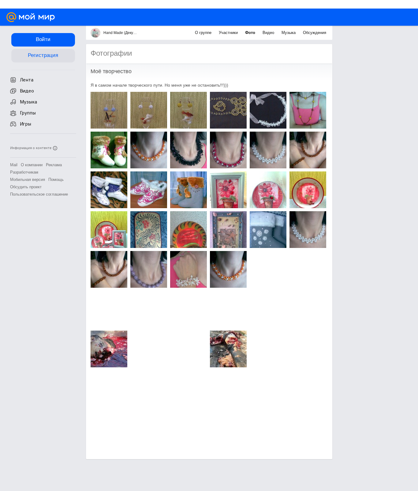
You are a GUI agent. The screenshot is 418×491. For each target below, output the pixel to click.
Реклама (54, 165)
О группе (204, 32)
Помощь (56, 179)
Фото (250, 32)
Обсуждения (314, 32)
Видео (269, 32)
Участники (229, 32)
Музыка (289, 32)
